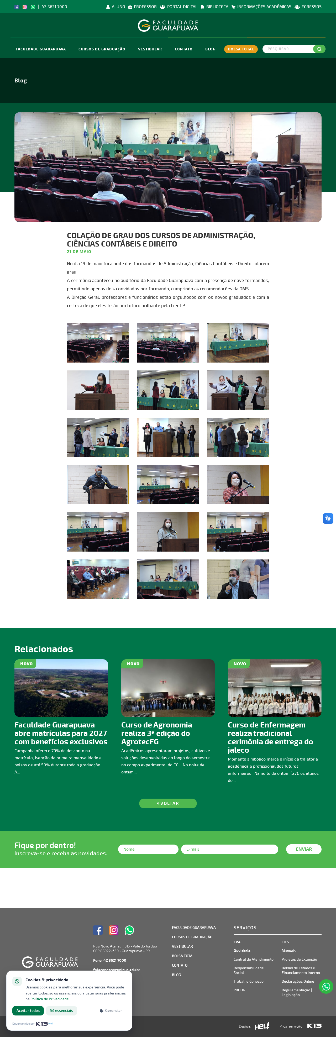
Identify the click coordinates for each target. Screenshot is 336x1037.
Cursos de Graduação (101, 49)
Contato (184, 49)
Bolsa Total (241, 49)
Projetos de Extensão (299, 959)
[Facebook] (16, 6)
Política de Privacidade (49, 999)
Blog (210, 49)
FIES (285, 942)
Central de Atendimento (254, 959)
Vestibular (150, 49)
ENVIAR (304, 849)
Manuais (289, 951)
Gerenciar (113, 1010)
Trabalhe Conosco (249, 981)
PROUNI (240, 990)
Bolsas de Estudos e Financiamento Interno (301, 970)
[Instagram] (25, 6)
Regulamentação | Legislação (297, 992)
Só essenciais (61, 1010)
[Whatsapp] (33, 6)
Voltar (169, 803)
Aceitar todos (28, 1010)
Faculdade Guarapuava (41, 49)
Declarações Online (298, 981)
